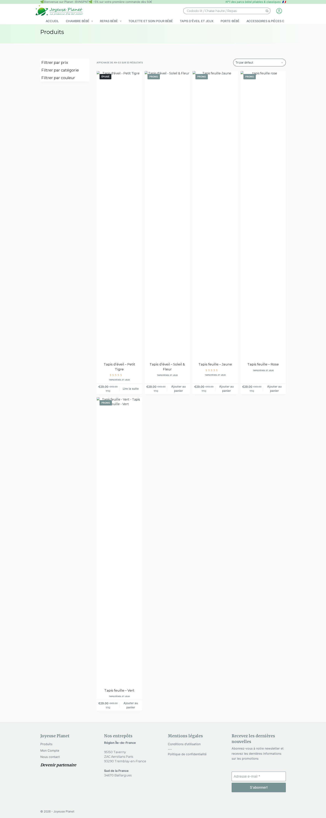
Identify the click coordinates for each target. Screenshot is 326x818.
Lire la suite (131, 388)
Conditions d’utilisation (184, 744)
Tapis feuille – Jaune (215, 364)
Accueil (52, 21)
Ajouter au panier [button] (178, 389)
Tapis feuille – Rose (263, 364)
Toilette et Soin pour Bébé (150, 21)
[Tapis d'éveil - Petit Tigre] (119, 214)
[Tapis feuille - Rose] (263, 214)
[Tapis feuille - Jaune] (215, 214)
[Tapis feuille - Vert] (119, 540)
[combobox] (223, 11)
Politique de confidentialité (187, 754)
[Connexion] (279, 11)
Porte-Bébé (230, 21)
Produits (46, 744)
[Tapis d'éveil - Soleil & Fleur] (167, 214)
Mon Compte (49, 750)
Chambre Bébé (77, 21)
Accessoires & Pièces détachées (273, 21)
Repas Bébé (109, 21)
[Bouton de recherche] (267, 11)
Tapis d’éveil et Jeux (197, 21)
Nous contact (50, 757)
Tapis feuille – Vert (119, 690)
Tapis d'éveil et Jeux (119, 380)
